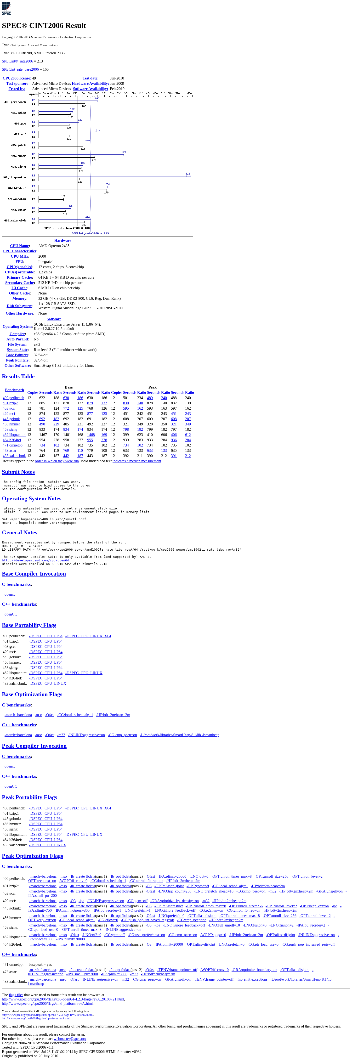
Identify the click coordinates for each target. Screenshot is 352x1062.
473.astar (9, 450)
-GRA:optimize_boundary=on (254, 970)
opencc (10, 594)
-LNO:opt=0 (198, 876)
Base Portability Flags (29, 625)
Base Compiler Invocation (34, 574)
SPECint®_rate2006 (17, 61)
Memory (19, 298)
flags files (16, 995)
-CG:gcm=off (137, 901)
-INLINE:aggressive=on (86, 735)
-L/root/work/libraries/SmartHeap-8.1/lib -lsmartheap (179, 735)
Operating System (17, 326)
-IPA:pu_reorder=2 (310, 925)
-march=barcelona (18, 715)
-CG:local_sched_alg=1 (75, 715)
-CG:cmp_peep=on (122, 735)
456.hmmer (11, 424)
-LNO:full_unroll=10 (224, 925)
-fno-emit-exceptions (251, 979)
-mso (38, 715)
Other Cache (19, 293)
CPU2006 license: (17, 78)
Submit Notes (18, 472)
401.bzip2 (10, 403)
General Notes (19, 532)
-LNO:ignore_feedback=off (174, 910)
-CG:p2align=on (210, 910)
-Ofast (49, 715)
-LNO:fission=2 (281, 925)
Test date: (90, 78)
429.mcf (9, 414)
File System (17, 344)
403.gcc (9, 408)
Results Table (18, 376)
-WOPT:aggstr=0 (213, 935)
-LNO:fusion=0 (255, 925)
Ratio (57, 392)
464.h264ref (12, 440)
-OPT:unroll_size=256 (271, 876)
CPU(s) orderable (19, 272)
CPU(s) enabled (19, 267)
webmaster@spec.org (70, 1039)
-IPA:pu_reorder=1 (106, 910)
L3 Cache (19, 288)
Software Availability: (90, 89)
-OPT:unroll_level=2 (307, 876)
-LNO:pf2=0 (91, 935)
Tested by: (17, 89)
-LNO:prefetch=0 (171, 916)
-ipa (81, 901)
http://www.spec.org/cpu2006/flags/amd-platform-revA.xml (35, 1018)
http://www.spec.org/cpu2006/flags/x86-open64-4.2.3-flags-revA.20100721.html (63, 999)
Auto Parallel (17, 339)
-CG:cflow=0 (108, 920)
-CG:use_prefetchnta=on (146, 935)
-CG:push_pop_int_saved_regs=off (147, 920)
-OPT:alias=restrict (168, 906)
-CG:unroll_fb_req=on (146, 881)
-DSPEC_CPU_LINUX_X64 (88, 636)
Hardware (62, 240)
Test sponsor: (17, 83)
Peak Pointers (17, 360)
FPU (19, 262)
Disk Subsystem (19, 306)
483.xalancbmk (14, 456)
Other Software (17, 365)
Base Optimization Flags (32, 694)
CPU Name (19, 246)
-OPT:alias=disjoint (169, 886)
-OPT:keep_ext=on (314, 906)
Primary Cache (19, 277)
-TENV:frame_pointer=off (177, 970)
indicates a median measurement (137, 461)
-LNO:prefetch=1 (137, 910)
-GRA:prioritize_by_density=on (174, 901)
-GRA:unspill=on (329, 891)
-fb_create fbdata (82, 876)
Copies (32, 392)
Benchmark (14, 390)
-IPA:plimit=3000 (114, 974)
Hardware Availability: (90, 83)
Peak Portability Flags (29, 797)
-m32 (61, 735)
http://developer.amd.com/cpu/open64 (35, 560)
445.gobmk (11, 419)
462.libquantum (14, 435)
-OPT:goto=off (198, 886)
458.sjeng (10, 429)
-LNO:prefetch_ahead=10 (213, 891)
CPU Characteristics (19, 251)
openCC (11, 614)
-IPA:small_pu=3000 (82, 974)
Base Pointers (17, 355)
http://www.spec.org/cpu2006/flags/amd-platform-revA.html (47, 1003)
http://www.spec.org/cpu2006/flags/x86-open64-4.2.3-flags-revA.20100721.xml (47, 1015)
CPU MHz (19, 256)
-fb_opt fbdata (120, 876)
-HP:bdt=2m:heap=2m (113, 715)
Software (54, 319)
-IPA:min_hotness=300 (72, 910)
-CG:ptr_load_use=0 (262, 944)
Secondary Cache (19, 283)
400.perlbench (13, 398)
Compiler (17, 334)
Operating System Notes (31, 498)
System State (17, 350)
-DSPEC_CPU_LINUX (83, 673)
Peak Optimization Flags (32, 856)
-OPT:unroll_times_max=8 (231, 876)
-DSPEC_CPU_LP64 (45, 636)
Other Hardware (19, 313)
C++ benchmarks (19, 604)
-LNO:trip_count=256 (174, 891)
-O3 (149, 886)
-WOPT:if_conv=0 (73, 881)
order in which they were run (57, 461)
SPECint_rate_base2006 (20, 69)
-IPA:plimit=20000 (172, 876)
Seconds (45, 392)
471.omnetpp (13, 445)
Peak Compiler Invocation (34, 746)
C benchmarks (16, 584)
